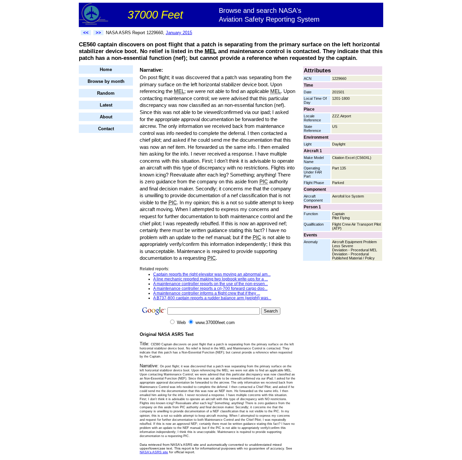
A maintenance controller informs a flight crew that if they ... (206, 293)
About (106, 116)
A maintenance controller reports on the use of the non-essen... (210, 283)
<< (86, 32)
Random (106, 93)
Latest (106, 105)
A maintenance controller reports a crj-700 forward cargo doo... (210, 288)
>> (98, 32)
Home (106, 69)
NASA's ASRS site (154, 452)
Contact (106, 128)
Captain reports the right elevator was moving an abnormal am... (212, 274)
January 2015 (179, 32)
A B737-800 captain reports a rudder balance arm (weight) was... (212, 298)
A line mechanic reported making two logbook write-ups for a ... (210, 279)
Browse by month (106, 81)
